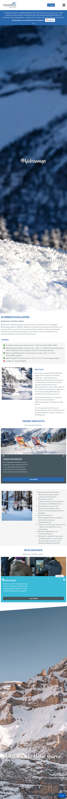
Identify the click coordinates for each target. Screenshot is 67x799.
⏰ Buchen (50, 20)
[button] (3, 456)
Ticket (52, 5)
